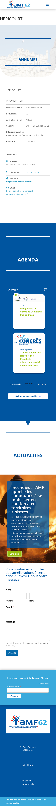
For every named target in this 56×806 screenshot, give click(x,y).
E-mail (10, 607)
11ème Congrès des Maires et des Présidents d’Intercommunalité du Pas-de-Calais (30, 359)
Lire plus (14, 554)
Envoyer (12, 652)
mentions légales (28, 784)
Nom (31, 601)
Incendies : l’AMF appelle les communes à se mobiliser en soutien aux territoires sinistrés (27, 500)
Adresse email (14, 686)
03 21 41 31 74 (32, 172)
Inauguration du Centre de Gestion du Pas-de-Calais (31, 311)
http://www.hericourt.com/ (19, 181)
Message (11, 621)
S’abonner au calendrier (26, 396)
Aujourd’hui (29, 384)
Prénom (9, 601)
